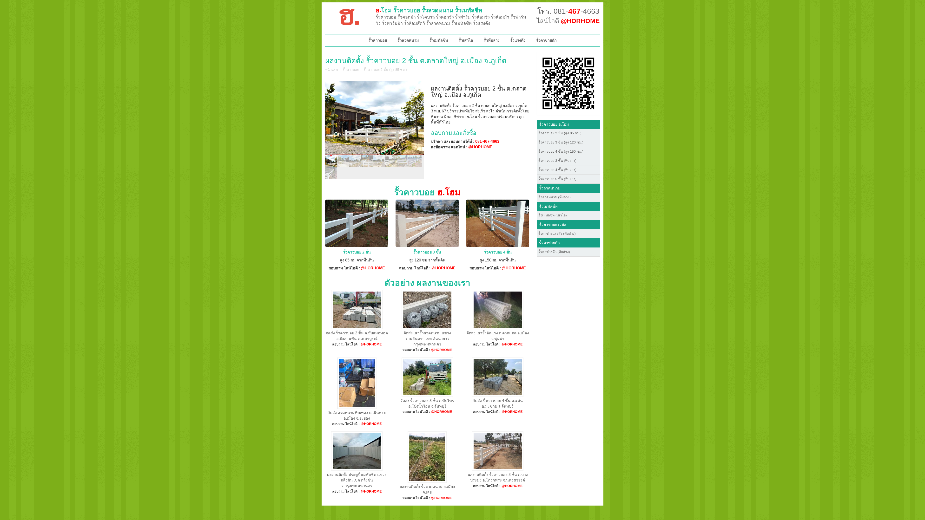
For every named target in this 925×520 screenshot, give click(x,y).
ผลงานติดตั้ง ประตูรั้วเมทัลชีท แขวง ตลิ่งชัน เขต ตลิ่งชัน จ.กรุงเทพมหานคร (356, 480)
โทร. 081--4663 (568, 11)
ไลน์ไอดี (568, 21)
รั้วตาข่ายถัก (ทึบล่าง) (554, 252)
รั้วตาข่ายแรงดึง (552, 224)
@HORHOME (480, 147)
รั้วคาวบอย (378, 40)
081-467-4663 (487, 141)
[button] (568, 83)
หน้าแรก (331, 70)
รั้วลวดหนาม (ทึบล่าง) (554, 197)
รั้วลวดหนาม (408, 40)
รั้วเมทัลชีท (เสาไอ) (552, 215)
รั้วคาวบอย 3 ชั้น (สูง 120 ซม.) (560, 142)
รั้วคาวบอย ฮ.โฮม (554, 124)
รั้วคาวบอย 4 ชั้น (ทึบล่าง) (557, 170)
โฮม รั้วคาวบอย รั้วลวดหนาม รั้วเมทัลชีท (429, 10)
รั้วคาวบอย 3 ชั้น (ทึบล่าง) (557, 160)
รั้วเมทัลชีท (438, 40)
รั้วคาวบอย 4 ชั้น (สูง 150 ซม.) (560, 151)
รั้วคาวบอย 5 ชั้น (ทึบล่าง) (557, 179)
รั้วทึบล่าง (492, 40)
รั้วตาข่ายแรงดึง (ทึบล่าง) (557, 233)
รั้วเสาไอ (466, 40)
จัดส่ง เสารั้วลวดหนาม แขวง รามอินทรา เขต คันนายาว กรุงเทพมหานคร (427, 338)
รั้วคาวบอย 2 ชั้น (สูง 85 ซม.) (385, 70)
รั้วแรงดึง (517, 40)
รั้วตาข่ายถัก (546, 40)
